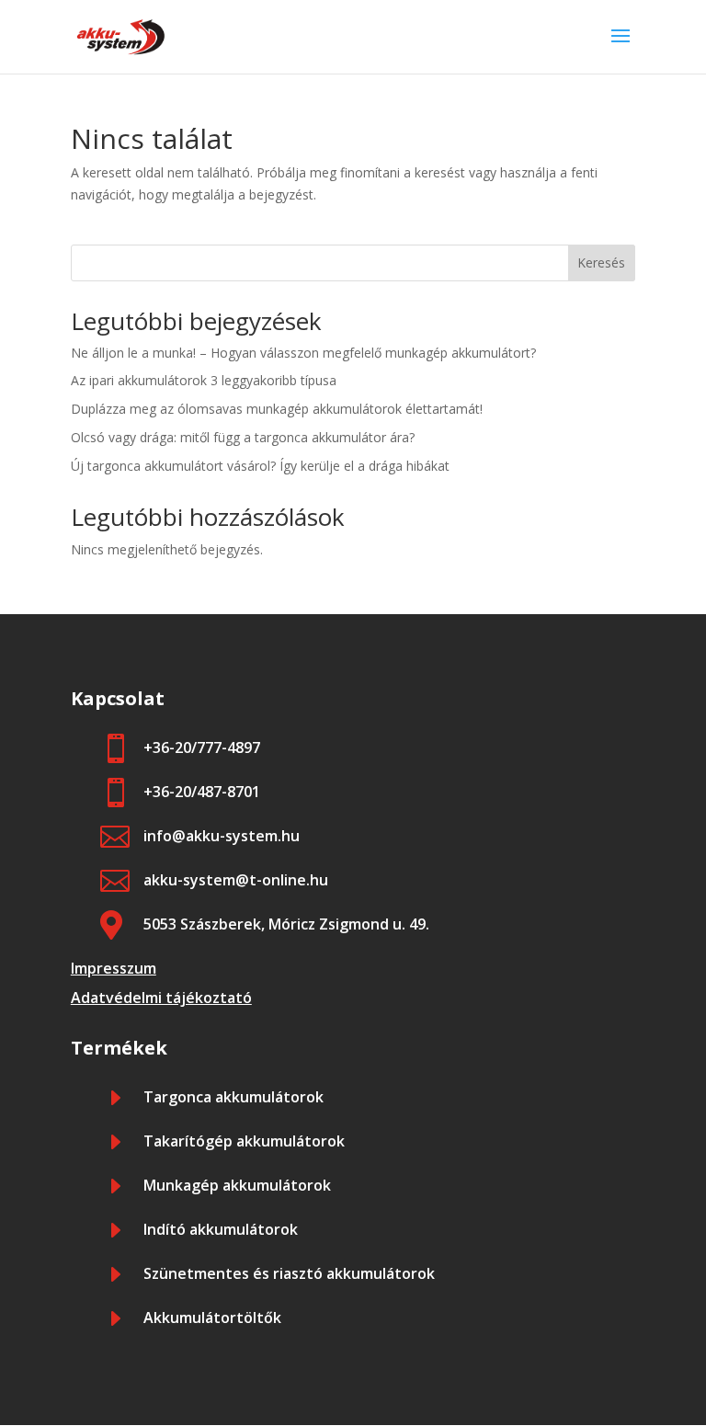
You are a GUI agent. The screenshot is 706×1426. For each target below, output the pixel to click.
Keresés (601, 262)
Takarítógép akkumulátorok (244, 1141)
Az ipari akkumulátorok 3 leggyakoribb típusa (203, 380)
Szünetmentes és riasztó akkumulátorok (289, 1273)
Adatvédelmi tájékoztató (161, 997)
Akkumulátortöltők (212, 1317)
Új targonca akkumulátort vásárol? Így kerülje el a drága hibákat (260, 465)
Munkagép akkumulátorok (237, 1185)
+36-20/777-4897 (201, 747)
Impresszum (113, 968)
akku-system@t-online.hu (235, 880)
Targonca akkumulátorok (233, 1097)
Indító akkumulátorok (220, 1229)
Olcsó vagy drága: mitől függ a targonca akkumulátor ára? (243, 437)
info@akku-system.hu (221, 836)
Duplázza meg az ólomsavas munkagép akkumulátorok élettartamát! (277, 408)
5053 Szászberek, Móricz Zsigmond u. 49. (286, 924)
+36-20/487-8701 (201, 791)
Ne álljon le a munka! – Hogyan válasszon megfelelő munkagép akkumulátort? (303, 352)
